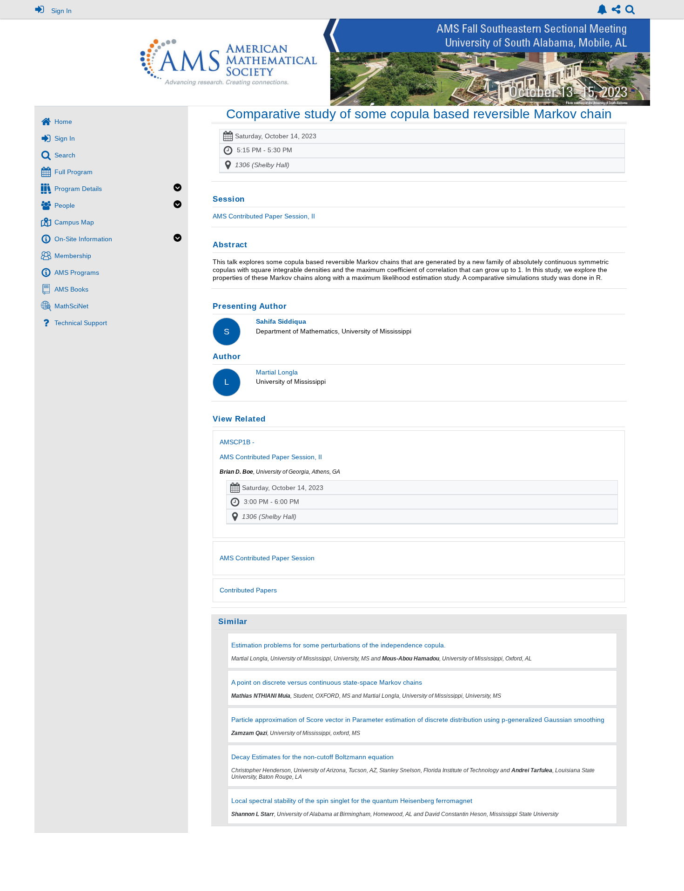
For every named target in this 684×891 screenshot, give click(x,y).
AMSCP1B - (271, 449)
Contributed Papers (248, 590)
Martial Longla (277, 372)
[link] (602, 9)
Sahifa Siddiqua (281, 321)
